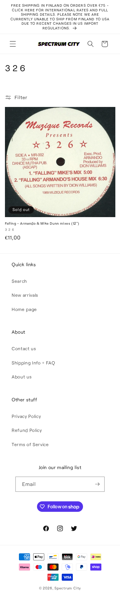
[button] (13, 44)
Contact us (24, 348)
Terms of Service (30, 444)
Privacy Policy (26, 416)
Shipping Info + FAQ (33, 362)
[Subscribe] (97, 484)
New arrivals (25, 295)
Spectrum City (67, 588)
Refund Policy (27, 430)
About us (21, 376)
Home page (24, 309)
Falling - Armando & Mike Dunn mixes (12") (42, 223)
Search (19, 281)
